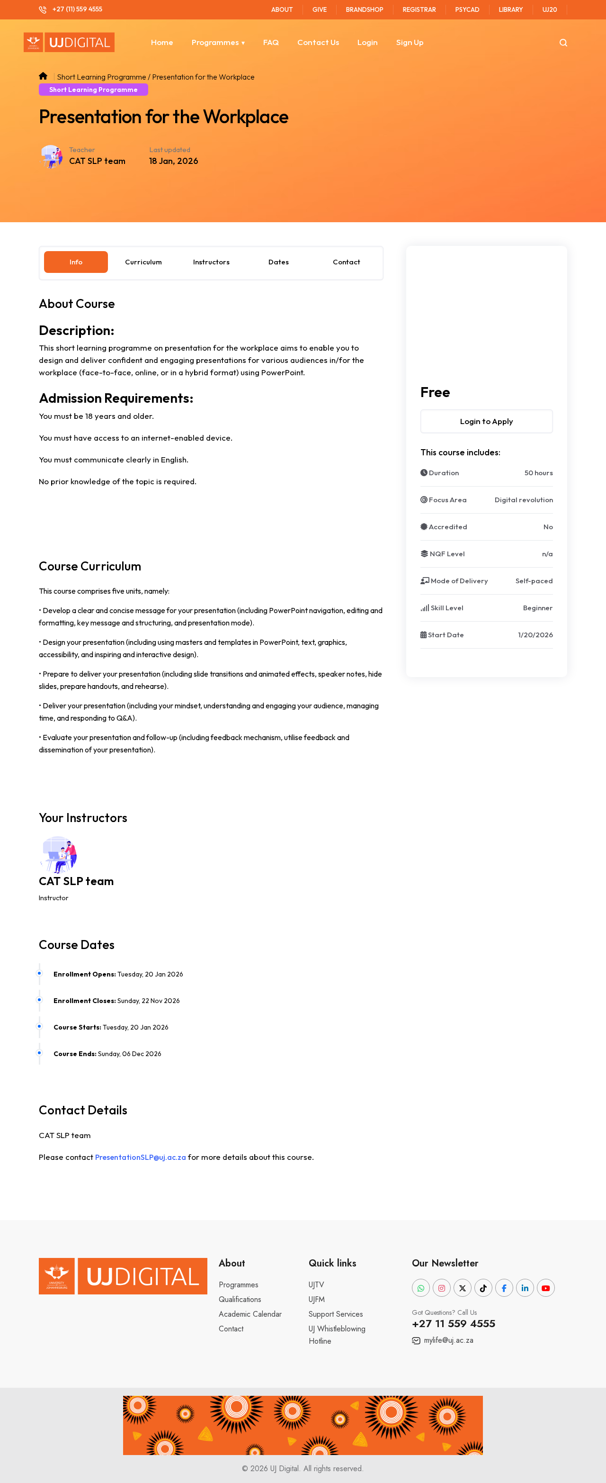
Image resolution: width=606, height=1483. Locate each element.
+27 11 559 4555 (453, 1323)
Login (367, 42)
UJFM (317, 1299)
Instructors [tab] (211, 261)
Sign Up (410, 42)
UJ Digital (284, 1468)
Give (319, 9)
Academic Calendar (250, 1314)
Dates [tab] (278, 261)
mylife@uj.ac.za (447, 1340)
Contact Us (318, 42)
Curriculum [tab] (143, 261)
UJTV (316, 1284)
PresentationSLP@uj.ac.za (140, 1157)
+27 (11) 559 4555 (76, 9)
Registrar (419, 9)
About (282, 9)
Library (511, 9)
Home (162, 42)
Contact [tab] (346, 261)
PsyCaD (467, 9)
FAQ (271, 42)
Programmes (215, 42)
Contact (231, 1328)
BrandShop (364, 9)
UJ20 (550, 9)
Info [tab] (76, 261)
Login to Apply (486, 421)
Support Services (336, 1314)
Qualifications (240, 1299)
